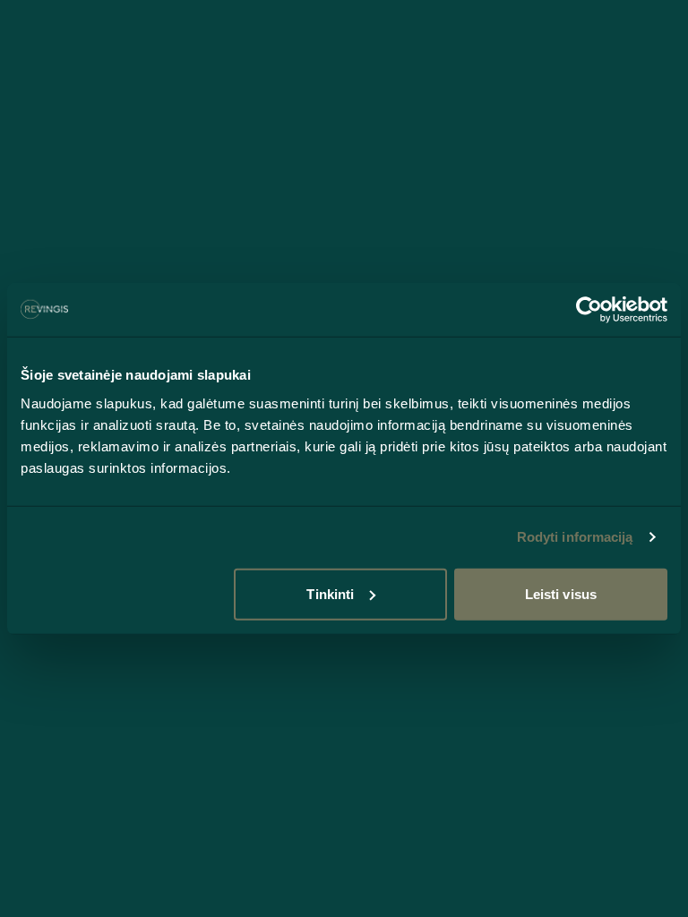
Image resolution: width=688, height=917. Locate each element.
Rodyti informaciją (575, 536)
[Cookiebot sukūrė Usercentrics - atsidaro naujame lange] (589, 309)
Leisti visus (561, 593)
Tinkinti (330, 593)
